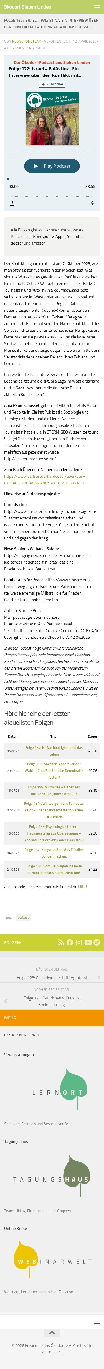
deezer (17, 243)
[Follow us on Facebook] (70, 942)
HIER (82, 886)
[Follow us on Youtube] (87, 942)
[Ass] (61, 942)
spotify (48, 236)
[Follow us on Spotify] (96, 942)
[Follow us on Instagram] (78, 942)
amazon (38, 243)
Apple (60, 236)
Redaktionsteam (27, 41)
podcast (23, 917)
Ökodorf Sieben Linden (27, 7)
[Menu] (97, 7)
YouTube (75, 236)
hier (46, 229)
